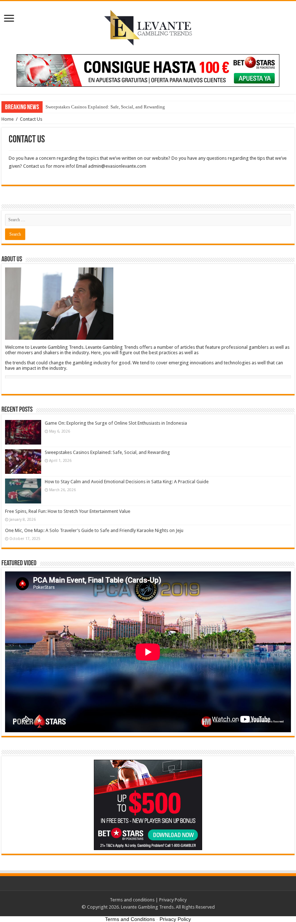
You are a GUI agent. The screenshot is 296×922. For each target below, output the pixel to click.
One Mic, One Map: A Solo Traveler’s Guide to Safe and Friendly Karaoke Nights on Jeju (94, 530)
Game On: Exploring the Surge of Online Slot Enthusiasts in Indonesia (116, 423)
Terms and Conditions (130, 919)
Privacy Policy (173, 899)
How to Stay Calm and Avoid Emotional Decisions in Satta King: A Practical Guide (127, 481)
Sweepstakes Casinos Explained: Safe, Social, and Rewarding (105, 107)
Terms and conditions (132, 899)
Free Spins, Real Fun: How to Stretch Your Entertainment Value (67, 511)
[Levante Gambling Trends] (148, 26)
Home (7, 119)
